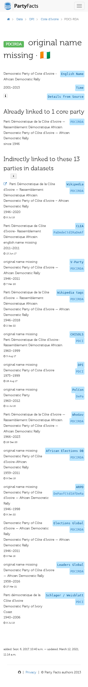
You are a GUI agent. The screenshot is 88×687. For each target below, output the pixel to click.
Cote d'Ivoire (50, 19)
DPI (31, 19)
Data (19, 19)
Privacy (31, 672)
